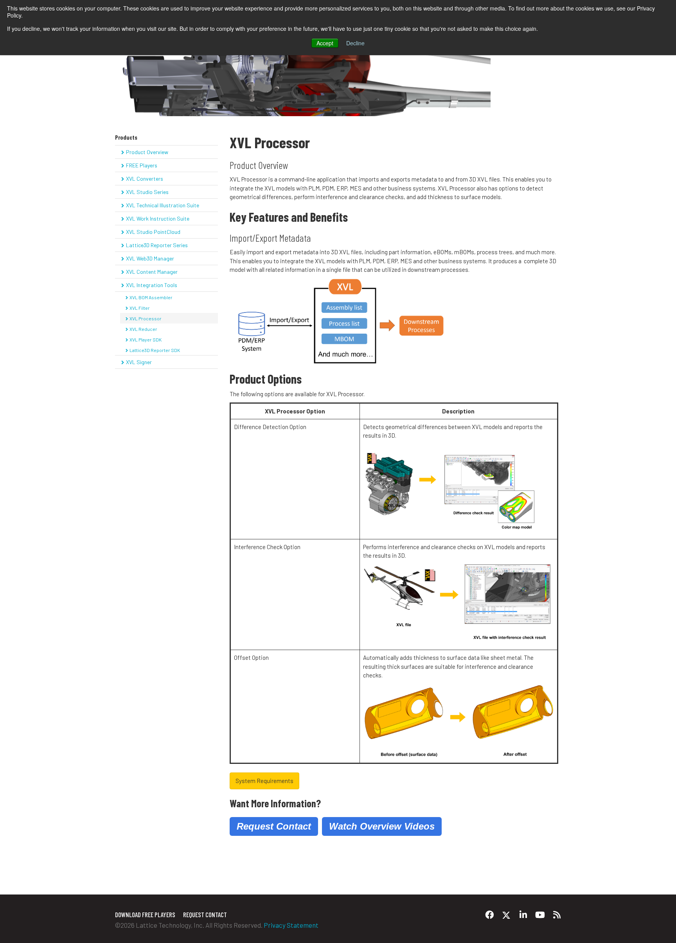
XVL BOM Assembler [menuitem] (151, 297)
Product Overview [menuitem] (147, 152)
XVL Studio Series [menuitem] (147, 192)
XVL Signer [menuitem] (139, 362)
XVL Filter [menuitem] (139, 308)
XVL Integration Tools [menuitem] (151, 285)
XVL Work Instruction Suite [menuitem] (157, 218)
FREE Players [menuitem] (141, 165)
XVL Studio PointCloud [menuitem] (153, 231)
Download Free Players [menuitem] (145, 914)
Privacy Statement (291, 925)
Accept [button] (324, 43)
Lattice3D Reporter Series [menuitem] (157, 245)
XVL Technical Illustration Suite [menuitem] (162, 205)
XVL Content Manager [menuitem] (152, 271)
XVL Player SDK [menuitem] (145, 339)
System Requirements (264, 780)
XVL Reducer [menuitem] (143, 329)
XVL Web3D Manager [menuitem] (150, 258)
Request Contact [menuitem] (205, 914)
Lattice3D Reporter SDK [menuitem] (154, 350)
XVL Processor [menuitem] (145, 318)
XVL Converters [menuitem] (144, 178)
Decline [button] (355, 43)
